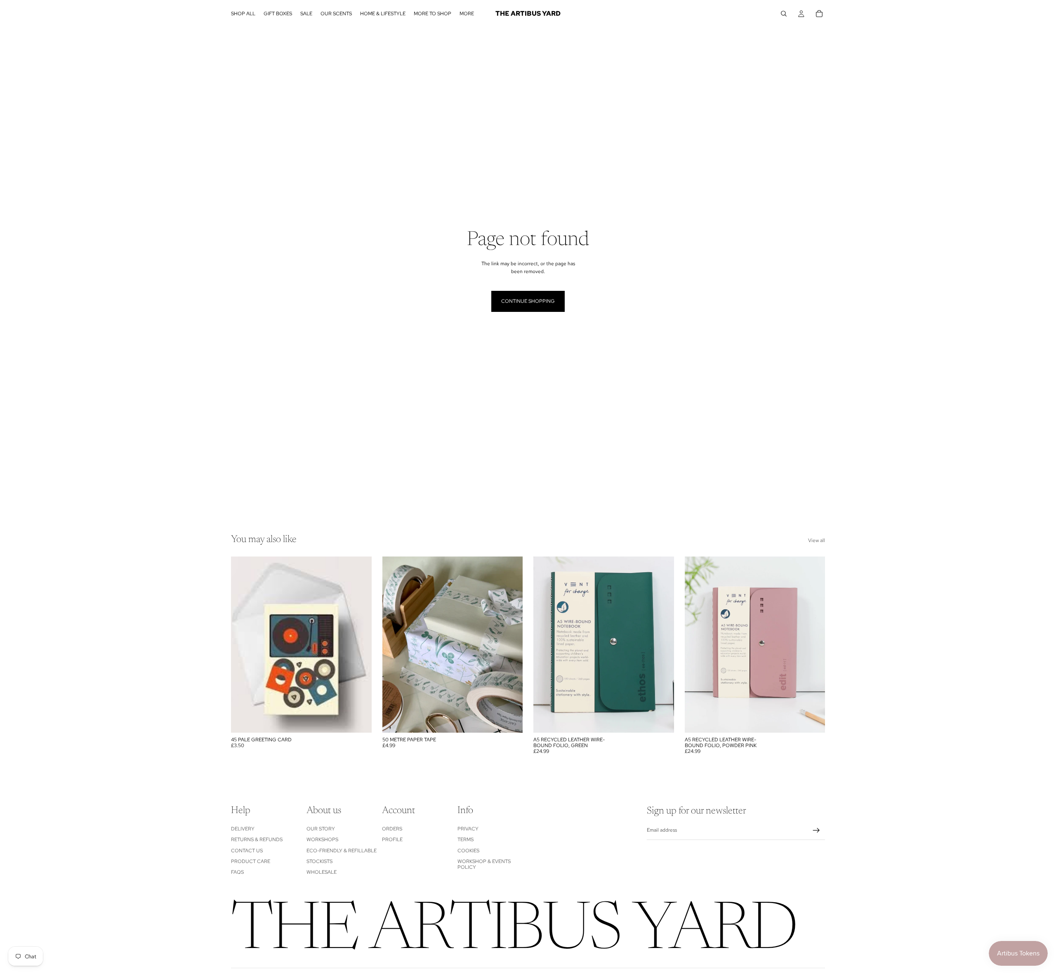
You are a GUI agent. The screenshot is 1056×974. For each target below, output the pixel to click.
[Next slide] (661, 644)
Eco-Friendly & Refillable (341, 850)
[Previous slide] (545, 644)
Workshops (322, 839)
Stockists (319, 861)
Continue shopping (528, 301)
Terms (465, 839)
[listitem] (466, 14)
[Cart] (819, 14)
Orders (392, 828)
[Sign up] (816, 830)
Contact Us (247, 850)
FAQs (237, 872)
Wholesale (321, 872)
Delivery (243, 828)
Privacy (467, 828)
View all (816, 540)
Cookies (468, 850)
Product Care (250, 861)
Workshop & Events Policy (484, 864)
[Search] (784, 14)
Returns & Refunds (257, 839)
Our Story (320, 828)
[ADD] (358, 719)
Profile (392, 839)
